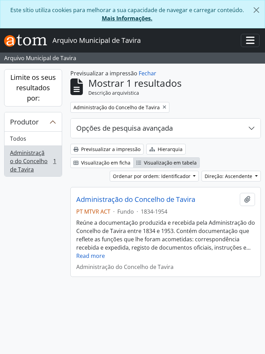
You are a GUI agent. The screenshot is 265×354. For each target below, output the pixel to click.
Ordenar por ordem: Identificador (152, 176)
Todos (18, 138)
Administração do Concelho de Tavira (33, 161)
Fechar (147, 73)
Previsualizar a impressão (110, 149)
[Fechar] (256, 10)
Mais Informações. (127, 18)
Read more (90, 256)
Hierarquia (169, 149)
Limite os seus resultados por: (33, 88)
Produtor (24, 122)
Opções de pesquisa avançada (124, 128)
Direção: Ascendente (229, 176)
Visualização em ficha (105, 162)
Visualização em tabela (170, 162)
